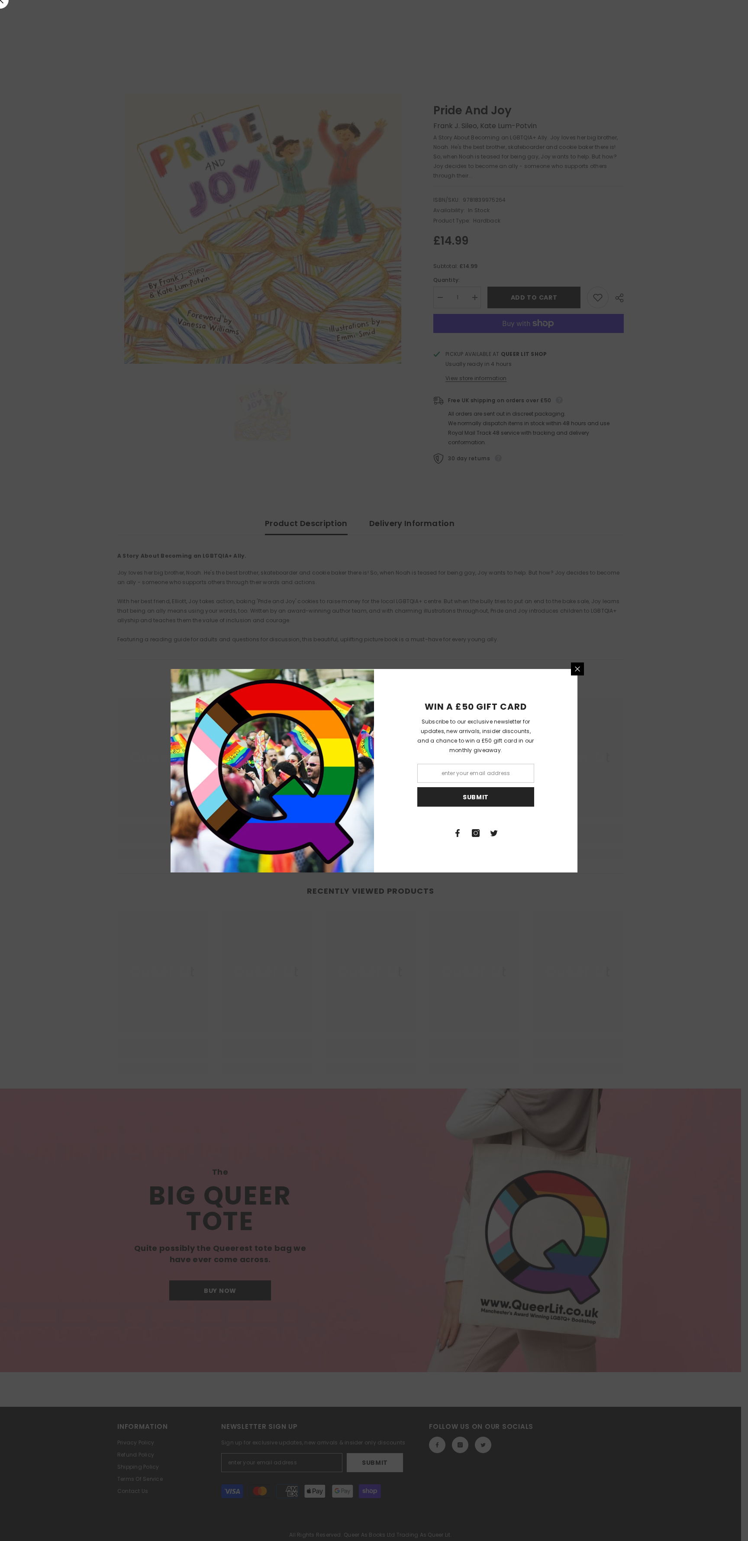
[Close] (577, 668)
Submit (476, 796)
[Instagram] (476, 833)
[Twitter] (494, 833)
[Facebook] (457, 833)
